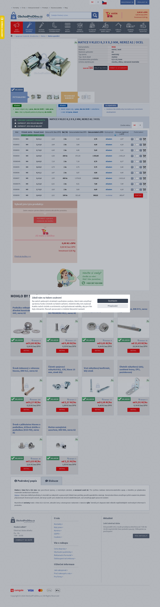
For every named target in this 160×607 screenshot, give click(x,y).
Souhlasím (112, 301)
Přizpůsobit (113, 306)
